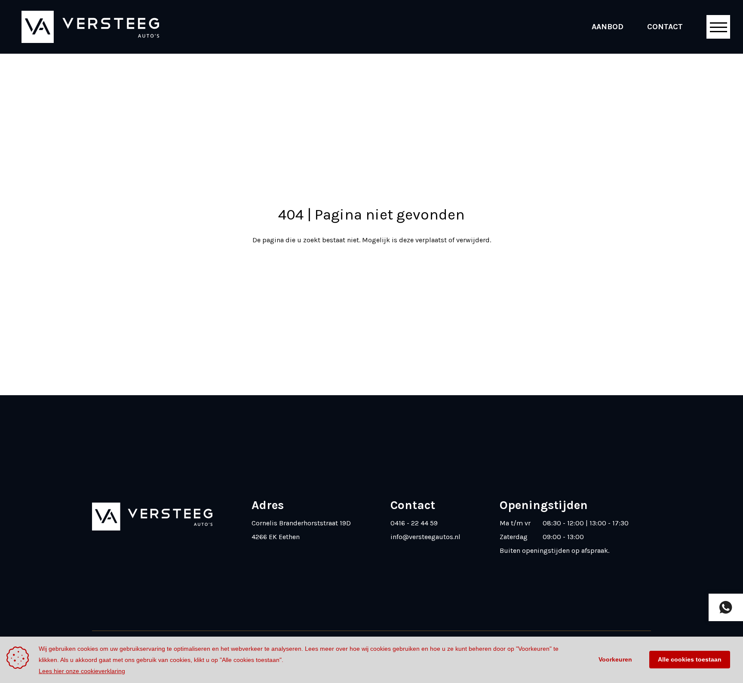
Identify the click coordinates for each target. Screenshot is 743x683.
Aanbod (607, 26)
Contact (665, 26)
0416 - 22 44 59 (414, 523)
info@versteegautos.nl (425, 537)
